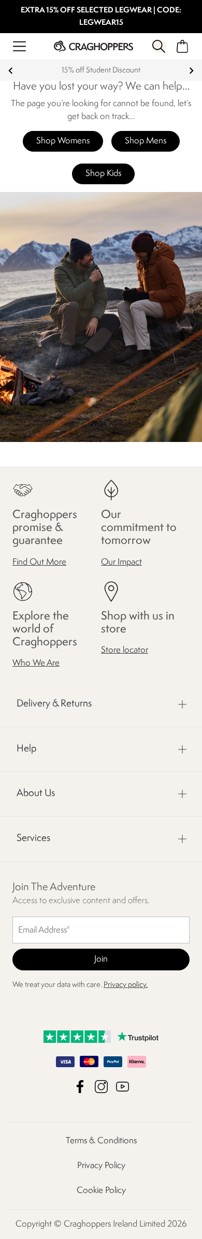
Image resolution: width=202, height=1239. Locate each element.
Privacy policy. (126, 985)
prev (10, 70)
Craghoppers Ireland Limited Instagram (101, 1086)
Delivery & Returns (54, 704)
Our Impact (121, 562)
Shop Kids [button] (103, 173)
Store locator (124, 650)
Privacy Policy (101, 1165)
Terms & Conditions (101, 1141)
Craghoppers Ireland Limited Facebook (80, 1086)
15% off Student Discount (101, 71)
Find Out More (39, 562)
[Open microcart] (182, 46)
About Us (36, 793)
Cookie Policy (101, 1190)
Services (33, 838)
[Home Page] (93, 46)
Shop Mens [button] (145, 141)
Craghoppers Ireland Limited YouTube (122, 1086)
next (191, 70)
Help (26, 749)
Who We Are (36, 663)
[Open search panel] (159, 46)
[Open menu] (19, 46)
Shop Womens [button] (63, 141)
